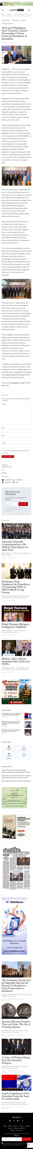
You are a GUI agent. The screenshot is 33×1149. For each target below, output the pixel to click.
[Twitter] (13, 1121)
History (21, 1017)
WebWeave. (16, 1135)
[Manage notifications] (28, 1144)
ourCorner (20, 1089)
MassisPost (4, 473)
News (23, 20)
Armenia (15, 20)
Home (3, 14)
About (5, 1126)
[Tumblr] (23, 1121)
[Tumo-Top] (16, 3)
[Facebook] (10, 1121)
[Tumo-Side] (14, 797)
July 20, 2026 (4, 726)
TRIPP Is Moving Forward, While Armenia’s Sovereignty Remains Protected (11, 723)
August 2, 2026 (5, 717)
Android (27, 1126)
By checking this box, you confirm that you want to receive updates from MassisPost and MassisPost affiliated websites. (16, 509)
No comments (6, 42)
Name (3, 427)
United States (7, 23)
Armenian (4, 976)
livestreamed (15, 383)
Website (3, 443)
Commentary (10, 976)
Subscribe (23, 504)
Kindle (10, 1128)
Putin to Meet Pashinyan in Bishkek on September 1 (16, 781)
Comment (4, 404)
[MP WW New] (14, 926)
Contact (15, 1126)
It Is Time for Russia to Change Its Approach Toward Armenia (11, 730)
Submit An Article (16, 1130)
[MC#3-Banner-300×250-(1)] (16, 692)
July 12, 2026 (4, 733)
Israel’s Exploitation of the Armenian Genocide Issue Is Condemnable (11, 714)
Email (3, 435)
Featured (17, 976)
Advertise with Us (19, 1128)
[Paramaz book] (16, 826)
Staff (9, 1126)
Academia (9, 14)
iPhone (21, 1126)
